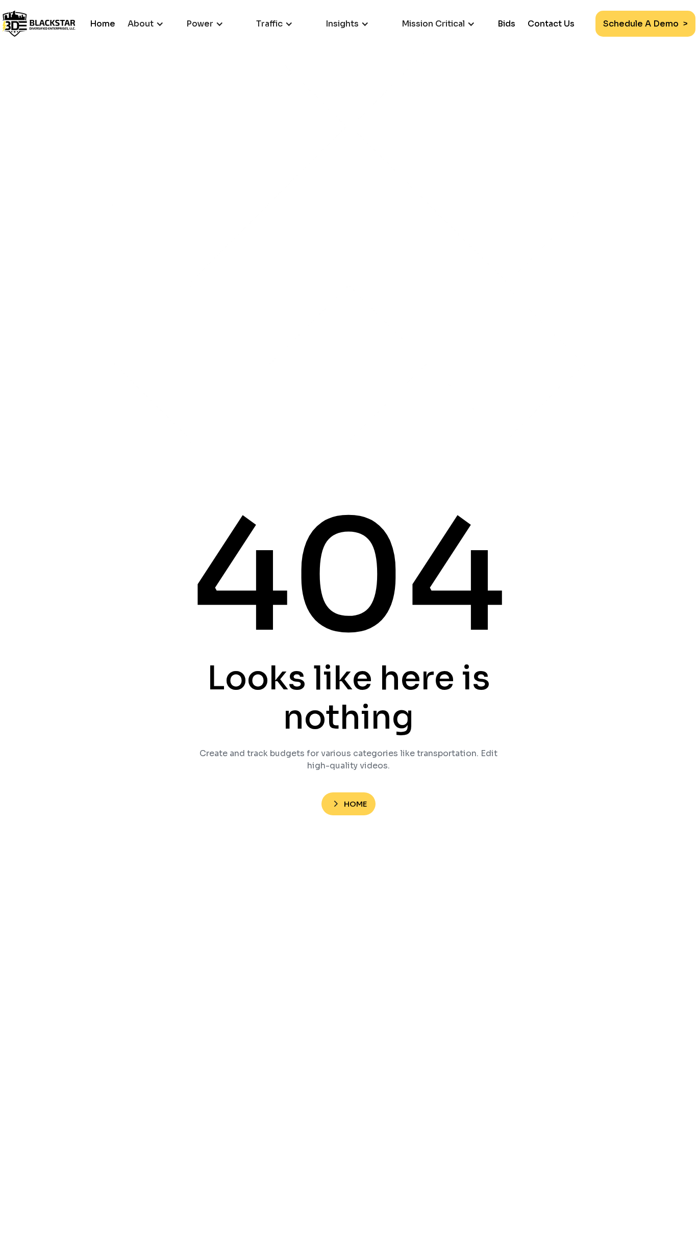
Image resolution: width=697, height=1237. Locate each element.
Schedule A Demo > (645, 23)
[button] (151, 23)
